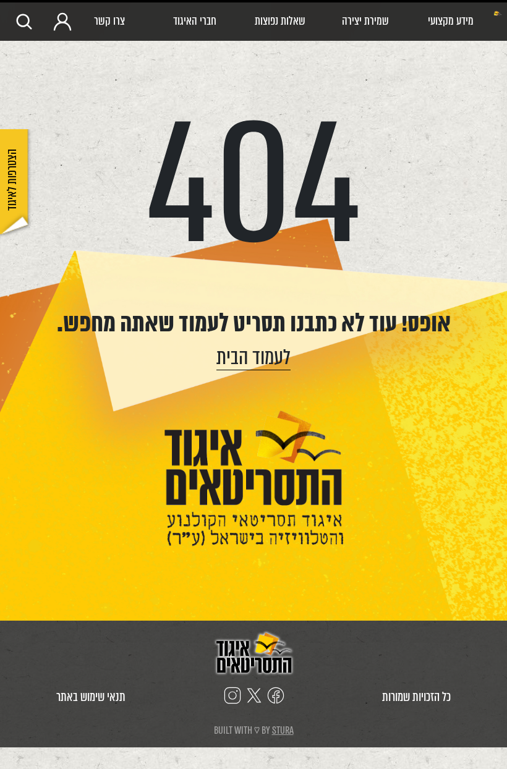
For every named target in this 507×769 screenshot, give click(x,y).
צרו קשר (109, 20)
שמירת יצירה (365, 20)
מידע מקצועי (451, 20)
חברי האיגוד (194, 20)
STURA (283, 730)
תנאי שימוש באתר (91, 697)
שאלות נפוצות (280, 20)
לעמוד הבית (253, 357)
